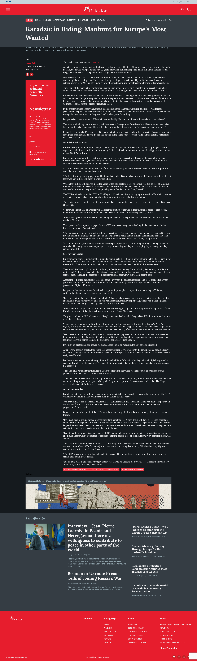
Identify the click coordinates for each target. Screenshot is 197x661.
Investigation (110, 632)
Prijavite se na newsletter (157, 20)
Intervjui (71, 20)
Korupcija (164, 628)
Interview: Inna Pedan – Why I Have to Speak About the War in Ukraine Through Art (150, 529)
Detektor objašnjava (137, 632)
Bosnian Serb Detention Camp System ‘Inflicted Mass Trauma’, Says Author (149, 568)
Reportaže (83, 20)
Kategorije (110, 618)
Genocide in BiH (166, 635)
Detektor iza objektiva (138, 642)
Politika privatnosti (103, 657)
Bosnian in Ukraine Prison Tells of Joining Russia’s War (95, 576)
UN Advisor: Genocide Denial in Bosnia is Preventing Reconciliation (150, 588)
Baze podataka (98, 20)
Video (29, 20)
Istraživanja (59, 20)
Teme (163, 618)
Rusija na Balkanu (168, 632)
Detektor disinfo (135, 635)
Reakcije (107, 642)
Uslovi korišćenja (91, 657)
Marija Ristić (31, 63)
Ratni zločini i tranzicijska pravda (175, 624)
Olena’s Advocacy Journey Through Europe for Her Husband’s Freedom (148, 549)
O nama (88, 618)
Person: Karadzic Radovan (132, 470)
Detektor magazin (136, 628)
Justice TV (132, 624)
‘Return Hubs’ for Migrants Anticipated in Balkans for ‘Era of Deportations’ (67, 481)
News (37, 20)
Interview (108, 635)
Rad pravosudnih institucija (172, 642)
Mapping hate (166, 639)
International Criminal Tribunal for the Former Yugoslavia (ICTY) (91, 470)
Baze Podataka (168, 648)
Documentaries (135, 639)
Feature (107, 639)
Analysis (47, 20)
